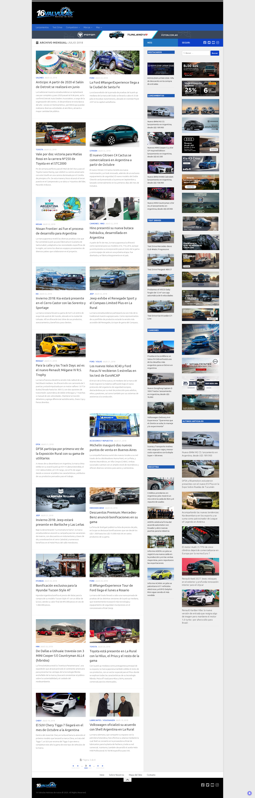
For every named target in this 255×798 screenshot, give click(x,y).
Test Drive (57, 27)
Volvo (99, 362)
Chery (39, 721)
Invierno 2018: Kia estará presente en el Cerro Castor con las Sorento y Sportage (61, 303)
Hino (102, 224)
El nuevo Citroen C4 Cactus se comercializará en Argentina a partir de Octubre (111, 159)
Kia (37, 294)
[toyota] (200, 305)
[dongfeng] (200, 114)
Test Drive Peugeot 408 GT (159, 269)
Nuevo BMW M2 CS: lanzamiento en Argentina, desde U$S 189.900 (159, 124)
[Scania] (201, 249)
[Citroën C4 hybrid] (200, 409)
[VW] (200, 189)
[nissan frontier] (200, 372)
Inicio (102, 775)
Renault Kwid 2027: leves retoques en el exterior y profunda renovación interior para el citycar (200, 581)
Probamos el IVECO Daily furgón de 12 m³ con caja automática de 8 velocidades (160, 292)
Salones (40, 78)
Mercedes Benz (97, 508)
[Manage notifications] (249, 793)
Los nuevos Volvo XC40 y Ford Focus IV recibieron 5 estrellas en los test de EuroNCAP (113, 370)
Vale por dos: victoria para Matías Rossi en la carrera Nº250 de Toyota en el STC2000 (59, 158)
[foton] (127, 35)
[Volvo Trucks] (200, 391)
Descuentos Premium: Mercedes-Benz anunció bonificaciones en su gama (114, 517)
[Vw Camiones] (200, 286)
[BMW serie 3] (200, 354)
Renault (39, 361)
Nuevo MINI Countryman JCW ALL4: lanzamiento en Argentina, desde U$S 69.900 (160, 206)
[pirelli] (200, 95)
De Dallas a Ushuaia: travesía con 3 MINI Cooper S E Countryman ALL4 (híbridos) (60, 655)
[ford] (200, 212)
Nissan (39, 224)
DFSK (38, 444)
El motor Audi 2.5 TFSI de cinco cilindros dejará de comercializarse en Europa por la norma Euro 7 (200, 550)
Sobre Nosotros (116, 775)
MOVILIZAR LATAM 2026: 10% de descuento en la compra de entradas (160, 81)
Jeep (92, 294)
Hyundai (40, 581)
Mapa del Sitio (135, 775)
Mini (37, 646)
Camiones (94, 224)
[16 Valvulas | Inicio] (56, 13)
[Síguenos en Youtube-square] (213, 42)
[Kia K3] (200, 171)
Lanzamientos (42, 27)
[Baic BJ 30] (200, 77)
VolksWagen (109, 720)
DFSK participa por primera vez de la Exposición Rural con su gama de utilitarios (60, 453)
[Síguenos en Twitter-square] (209, 42)
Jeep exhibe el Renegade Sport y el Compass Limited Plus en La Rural (113, 303)
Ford (92, 78)
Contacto (151, 775)
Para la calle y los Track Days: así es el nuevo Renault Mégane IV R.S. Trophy (60, 370)
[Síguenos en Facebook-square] (204, 42)
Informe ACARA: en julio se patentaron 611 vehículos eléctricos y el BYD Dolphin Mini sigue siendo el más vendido (159, 589)
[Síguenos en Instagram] (217, 42)
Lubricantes (95, 720)
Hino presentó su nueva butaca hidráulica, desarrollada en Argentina (111, 232)
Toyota (39, 150)
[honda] (200, 231)
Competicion (72, 27)
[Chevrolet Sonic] (200, 268)
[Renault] (200, 320)
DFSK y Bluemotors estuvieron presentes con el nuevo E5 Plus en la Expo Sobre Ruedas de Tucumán (200, 483)
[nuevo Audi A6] (200, 152)
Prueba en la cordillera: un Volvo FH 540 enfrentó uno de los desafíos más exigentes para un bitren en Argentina (160, 362)
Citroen (93, 151)
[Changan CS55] (200, 132)
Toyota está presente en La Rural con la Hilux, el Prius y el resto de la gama (114, 655)
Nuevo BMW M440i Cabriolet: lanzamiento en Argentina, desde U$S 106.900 (160, 180)
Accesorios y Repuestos (101, 441)
